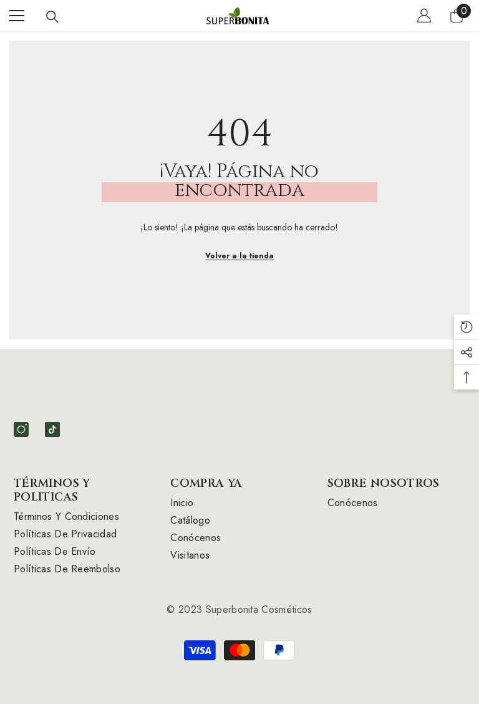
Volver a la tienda (239, 256)
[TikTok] (52, 429)
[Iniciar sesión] (424, 15)
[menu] (16, 15)
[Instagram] (21, 429)
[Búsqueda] (52, 16)
